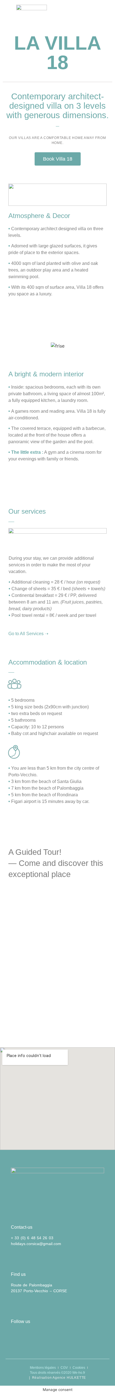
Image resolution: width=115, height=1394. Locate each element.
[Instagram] (47, 1335)
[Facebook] (32, 1335)
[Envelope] (17, 1335)
